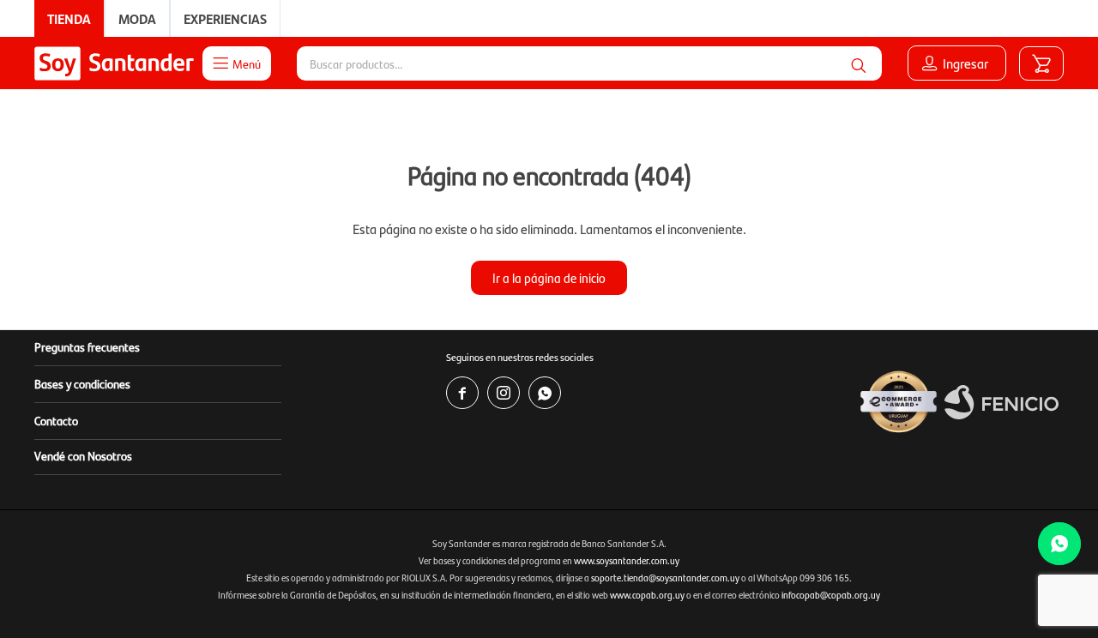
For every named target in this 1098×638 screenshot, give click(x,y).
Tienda (69, 18)
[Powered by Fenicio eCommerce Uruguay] (1001, 402)
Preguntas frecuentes (87, 346)
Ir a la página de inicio (549, 277)
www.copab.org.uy (647, 594)
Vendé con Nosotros (83, 455)
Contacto (56, 420)
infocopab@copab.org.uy (830, 594)
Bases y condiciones (82, 383)
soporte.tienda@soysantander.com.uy (665, 577)
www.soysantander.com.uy (626, 560)
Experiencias (225, 18)
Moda (137, 18)
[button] (858, 63)
